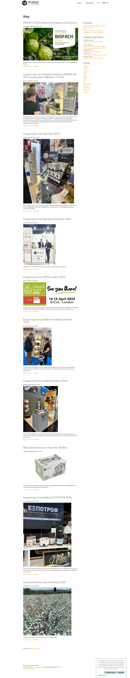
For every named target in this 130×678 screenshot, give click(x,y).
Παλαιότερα (35, 648)
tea (84, 82)
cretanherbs (86, 87)
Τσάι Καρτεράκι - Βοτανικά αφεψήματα (94, 32)
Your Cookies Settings (37, 667)
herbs (84, 76)
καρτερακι (86, 71)
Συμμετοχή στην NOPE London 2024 (44, 277)
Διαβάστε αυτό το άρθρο (30, 66)
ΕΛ (98, 3)
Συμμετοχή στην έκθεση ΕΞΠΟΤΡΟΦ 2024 (47, 497)
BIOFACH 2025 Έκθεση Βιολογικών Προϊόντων (50, 22)
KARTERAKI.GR (89, 3)
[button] (105, 2)
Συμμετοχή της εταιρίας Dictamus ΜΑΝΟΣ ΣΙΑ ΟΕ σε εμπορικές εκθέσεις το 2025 (50, 76)
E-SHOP (79, 3)
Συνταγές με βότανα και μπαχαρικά (93, 31)
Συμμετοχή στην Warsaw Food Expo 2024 (47, 219)
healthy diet (86, 89)
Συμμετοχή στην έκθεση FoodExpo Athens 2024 (47, 321)
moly (84, 79)
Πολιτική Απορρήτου (102, 675)
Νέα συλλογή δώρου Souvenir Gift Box (45, 447)
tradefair (85, 90)
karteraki (85, 67)
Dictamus (85, 77)
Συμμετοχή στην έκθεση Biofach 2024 (45, 380)
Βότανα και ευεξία (88, 27)
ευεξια (85, 72)
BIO (84, 81)
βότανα (85, 92)
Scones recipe (87, 84)
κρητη (85, 69)
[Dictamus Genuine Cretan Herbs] (30, 3)
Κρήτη (85, 29)
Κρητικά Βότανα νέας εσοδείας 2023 (44, 582)
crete (84, 74)
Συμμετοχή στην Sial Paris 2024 (41, 133)
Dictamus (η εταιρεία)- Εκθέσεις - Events (94, 26)
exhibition (86, 66)
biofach (85, 86)
